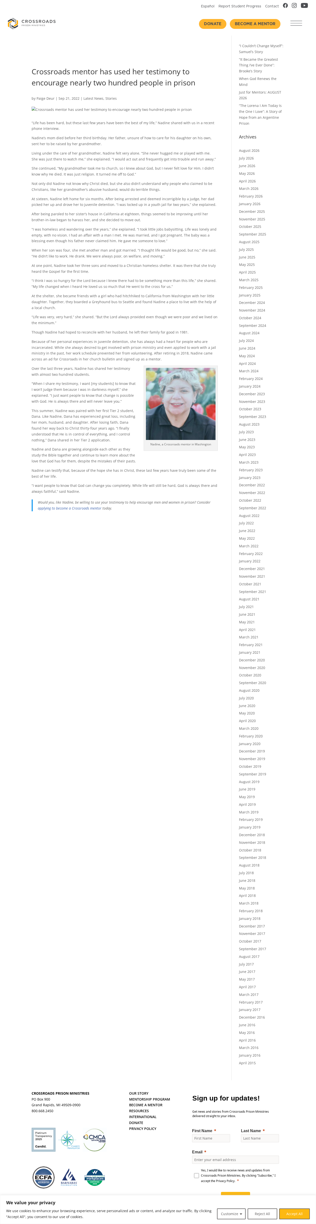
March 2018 (248, 903)
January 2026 (249, 203)
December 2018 (252, 834)
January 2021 (249, 652)
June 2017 (247, 971)
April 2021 (247, 629)
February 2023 (251, 470)
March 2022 (248, 546)
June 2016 (247, 1025)
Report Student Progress (239, 6)
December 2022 (252, 485)
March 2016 (248, 1047)
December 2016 (252, 1017)
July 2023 (246, 432)
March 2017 (248, 994)
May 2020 (247, 713)
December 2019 (252, 751)
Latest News (93, 98)
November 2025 (252, 219)
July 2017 (246, 964)
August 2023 (249, 424)
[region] (158, 1209)
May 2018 (247, 888)
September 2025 (252, 234)
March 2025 (248, 279)
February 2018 (251, 910)
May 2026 (247, 173)
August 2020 (249, 690)
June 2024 (247, 348)
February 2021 (251, 644)
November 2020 (252, 667)
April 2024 (247, 363)
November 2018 (252, 842)
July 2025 (246, 249)
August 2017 (249, 956)
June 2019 (247, 789)
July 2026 (246, 158)
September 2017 (252, 949)
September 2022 (252, 508)
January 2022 (249, 561)
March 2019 (248, 812)
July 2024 (246, 340)
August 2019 (249, 781)
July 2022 (246, 523)
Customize (229, 1213)
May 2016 (247, 1032)
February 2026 (251, 196)
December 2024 (252, 302)
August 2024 (249, 333)
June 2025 (247, 257)
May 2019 (247, 796)
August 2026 (249, 150)
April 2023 (247, 454)
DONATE (136, 1122)
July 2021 (246, 606)
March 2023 (248, 462)
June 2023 (247, 439)
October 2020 (250, 675)
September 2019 (252, 774)
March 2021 (248, 637)
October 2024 (250, 318)
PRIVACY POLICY (142, 1128)
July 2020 (246, 698)
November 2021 (252, 576)
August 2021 (249, 599)
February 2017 (251, 1002)
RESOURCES (139, 1110)
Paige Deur (46, 98)
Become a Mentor (255, 24)
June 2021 (247, 614)
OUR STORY (138, 1093)
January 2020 (249, 743)
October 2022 (250, 500)
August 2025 (249, 241)
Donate (212, 24)
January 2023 (249, 477)
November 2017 (252, 933)
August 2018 (249, 865)
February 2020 (251, 736)
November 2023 (252, 401)
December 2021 (252, 568)
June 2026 (247, 165)
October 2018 (250, 850)
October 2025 (250, 226)
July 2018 (246, 872)
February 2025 (251, 287)
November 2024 (252, 310)
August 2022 (249, 515)
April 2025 (247, 272)
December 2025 (252, 211)
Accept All (294, 1213)
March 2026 (248, 188)
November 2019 (252, 758)
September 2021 (252, 591)
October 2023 (250, 409)
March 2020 (248, 728)
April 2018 (247, 895)
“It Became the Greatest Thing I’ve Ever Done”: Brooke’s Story (258, 65)
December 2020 (252, 660)
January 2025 (249, 295)
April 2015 (247, 1063)
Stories (111, 98)
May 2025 (247, 264)
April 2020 (247, 720)
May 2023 (247, 447)
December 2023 (252, 394)
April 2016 (247, 1040)
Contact (272, 6)
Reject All (262, 1213)
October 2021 (250, 584)
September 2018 (252, 857)
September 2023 (252, 416)
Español (208, 6)
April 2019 (247, 804)
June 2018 (247, 880)
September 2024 (252, 325)
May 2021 (247, 622)
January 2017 (249, 1009)
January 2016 (249, 1055)
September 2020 (252, 682)
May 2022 (247, 538)
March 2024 (248, 371)
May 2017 (247, 979)
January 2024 (249, 386)
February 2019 (251, 819)
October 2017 (250, 941)
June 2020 (247, 705)
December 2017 (252, 926)
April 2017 (247, 987)
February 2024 (251, 378)
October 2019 (250, 766)
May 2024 (247, 356)
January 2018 (249, 918)
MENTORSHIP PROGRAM (149, 1099)
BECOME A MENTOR (145, 1105)
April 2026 (247, 181)
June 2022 (247, 530)
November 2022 (252, 492)
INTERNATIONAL (143, 1116)
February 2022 (251, 553)
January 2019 (249, 827)
